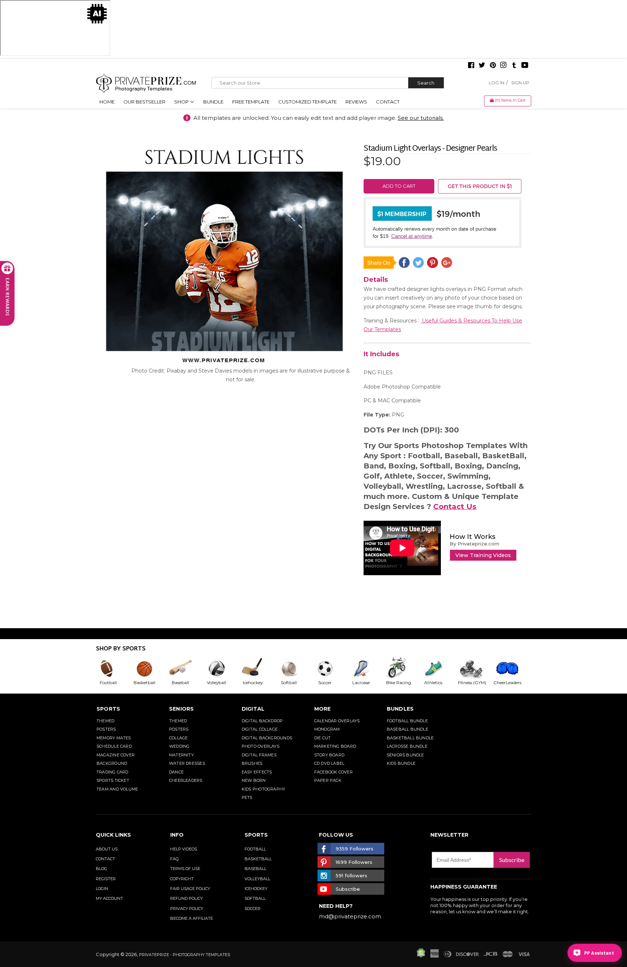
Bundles (400, 709)
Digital (253, 709)
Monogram (327, 729)
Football (255, 849)
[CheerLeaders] (511, 668)
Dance (176, 772)
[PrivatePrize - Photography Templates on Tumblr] (514, 65)
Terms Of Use (185, 868)
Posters (106, 729)
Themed (105, 720)
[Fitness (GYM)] (475, 668)
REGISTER (106, 878)
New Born (254, 780)
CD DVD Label (329, 763)
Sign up (520, 82)
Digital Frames (259, 754)
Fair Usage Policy (190, 888)
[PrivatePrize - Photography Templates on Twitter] (482, 65)
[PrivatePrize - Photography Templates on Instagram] (503, 65)
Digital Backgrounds (267, 737)
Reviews (356, 102)
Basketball (258, 858)
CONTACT (105, 858)
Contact (387, 102)
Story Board (329, 754)
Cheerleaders (185, 780)
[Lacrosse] (367, 668)
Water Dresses (187, 763)
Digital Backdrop (262, 720)
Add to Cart (398, 186)
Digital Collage (260, 729)
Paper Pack (327, 780)
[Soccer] (331, 668)
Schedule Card (114, 746)
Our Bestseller (144, 102)
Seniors (181, 709)
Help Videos (183, 849)
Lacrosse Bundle (407, 746)
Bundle (213, 102)
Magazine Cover (116, 754)
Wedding (179, 746)
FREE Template (251, 102)
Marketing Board (335, 746)
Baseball (255, 868)
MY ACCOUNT (109, 898)
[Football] (114, 668)
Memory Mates (114, 737)
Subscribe (511, 859)
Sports (108, 709)
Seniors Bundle (405, 754)
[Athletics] (439, 668)
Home (107, 102)
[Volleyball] (222, 668)
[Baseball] (186, 668)
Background (112, 763)
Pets (247, 797)
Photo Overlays (260, 746)
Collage (178, 737)
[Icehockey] (258, 668)
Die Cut (322, 737)
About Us (107, 849)
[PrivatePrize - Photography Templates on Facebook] (471, 65)
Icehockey (256, 888)
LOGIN (102, 888)
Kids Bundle (401, 763)
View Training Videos (483, 555)
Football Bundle (407, 720)
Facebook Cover (333, 772)
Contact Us (454, 506)
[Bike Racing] (403, 668)
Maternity (181, 754)
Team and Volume (117, 789)
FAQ (174, 858)
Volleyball (257, 878)
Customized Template (307, 102)
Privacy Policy (186, 908)
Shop (182, 102)
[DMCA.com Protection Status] (421, 955)
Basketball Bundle (410, 737)
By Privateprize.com (474, 544)
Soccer (253, 908)
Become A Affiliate (191, 918)
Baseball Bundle (407, 729)
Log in (496, 82)
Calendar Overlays (337, 720)
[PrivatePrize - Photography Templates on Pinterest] (492, 65)
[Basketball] (150, 668)
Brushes (252, 763)
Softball (255, 898)
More (322, 709)
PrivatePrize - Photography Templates (184, 954)
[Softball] (294, 668)
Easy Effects (257, 772)
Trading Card (112, 772)
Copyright (182, 878)
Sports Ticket (113, 780)
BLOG (101, 868)
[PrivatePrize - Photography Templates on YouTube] (524, 65)
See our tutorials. (421, 117)
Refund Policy (186, 898)
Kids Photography (264, 789)
